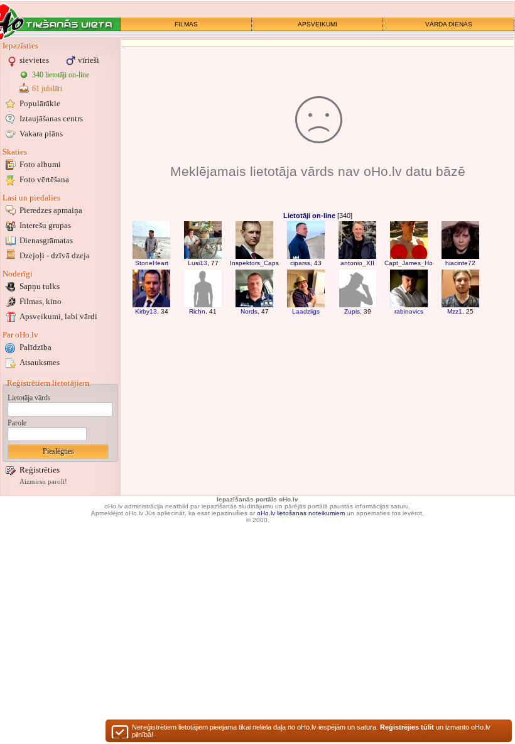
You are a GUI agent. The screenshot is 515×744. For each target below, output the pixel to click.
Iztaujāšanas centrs (51, 118)
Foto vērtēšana (44, 179)
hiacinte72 (460, 263)
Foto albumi (40, 164)
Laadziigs (306, 311)
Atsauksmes (39, 362)
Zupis (352, 311)
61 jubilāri (47, 88)
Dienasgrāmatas (46, 240)
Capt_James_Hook (412, 263)
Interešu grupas (45, 225)
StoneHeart (151, 263)
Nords (249, 311)
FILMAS (186, 24)
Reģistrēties (39, 469)
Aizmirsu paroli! (43, 481)
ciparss (300, 263)
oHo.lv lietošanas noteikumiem (301, 513)
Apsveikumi (58, 316)
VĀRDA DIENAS (448, 24)
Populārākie (39, 103)
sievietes (34, 60)
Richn (197, 311)
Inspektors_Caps (254, 263)
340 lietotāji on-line (60, 74)
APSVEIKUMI (317, 24)
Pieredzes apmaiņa (50, 210)
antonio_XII (357, 263)
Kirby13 (146, 311)
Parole (17, 422)
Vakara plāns (41, 133)
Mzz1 (454, 311)
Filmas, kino (40, 301)
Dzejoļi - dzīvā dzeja (54, 255)
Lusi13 (197, 263)
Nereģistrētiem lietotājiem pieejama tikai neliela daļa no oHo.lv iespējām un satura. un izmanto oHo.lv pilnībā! (311, 730)
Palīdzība (35, 347)
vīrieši (88, 60)
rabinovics (408, 311)
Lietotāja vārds (29, 397)
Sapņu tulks (39, 286)
